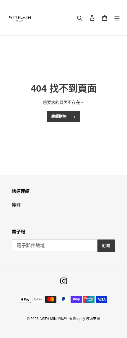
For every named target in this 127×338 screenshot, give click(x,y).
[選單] (117, 18)
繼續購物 (59, 116)
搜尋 (16, 204)
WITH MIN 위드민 (53, 319)
